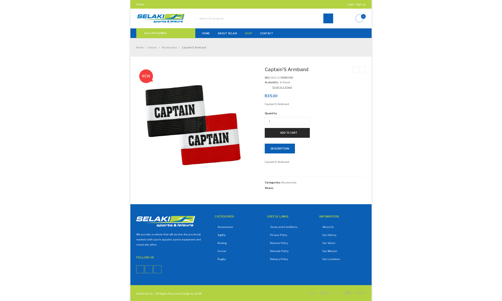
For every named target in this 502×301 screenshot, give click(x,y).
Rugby (222, 259)
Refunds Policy (279, 251)
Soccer (152, 47)
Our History (329, 235)
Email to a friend (282, 87)
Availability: (272, 82)
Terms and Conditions (283, 226)
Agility (222, 235)
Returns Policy (279, 243)
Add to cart (288, 132)
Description (280, 148)
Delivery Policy (279, 259)
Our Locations (331, 259)
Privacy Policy (278, 235)
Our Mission (329, 251)
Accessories (169, 47)
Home (140, 47)
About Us (328, 226)
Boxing (222, 243)
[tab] (280, 148)
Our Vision (329, 243)
